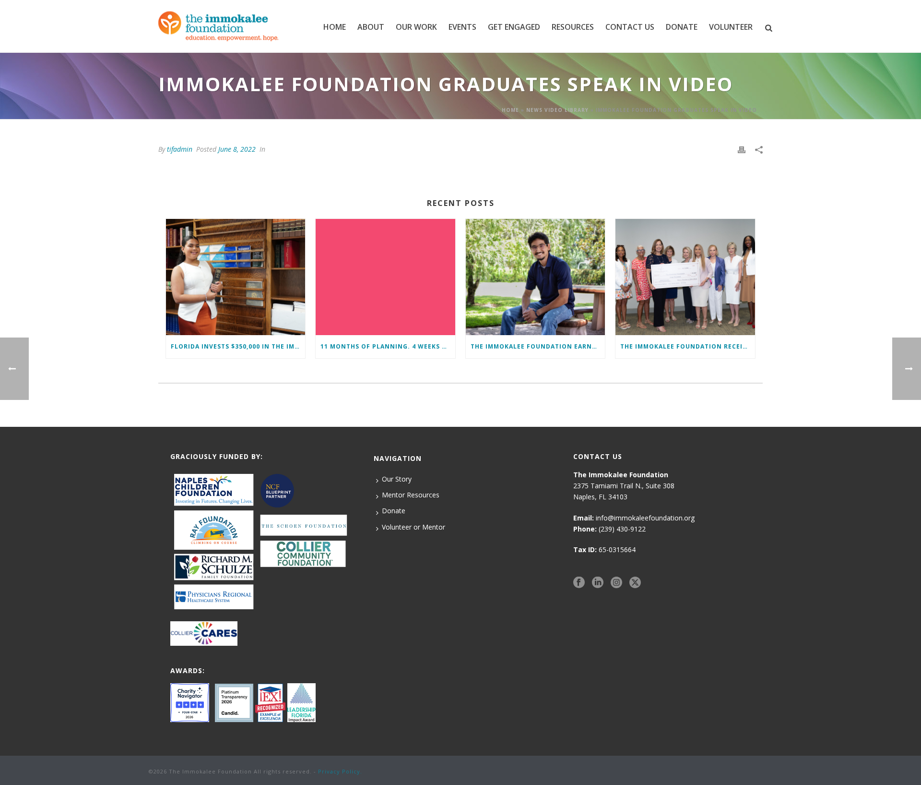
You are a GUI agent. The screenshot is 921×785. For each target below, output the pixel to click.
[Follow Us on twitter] (635, 582)
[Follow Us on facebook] (579, 582)
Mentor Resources (410, 494)
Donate (393, 510)
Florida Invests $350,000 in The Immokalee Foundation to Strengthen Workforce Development (238, 346)
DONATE (681, 27)
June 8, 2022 (237, 149)
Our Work (416, 27)
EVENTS (462, 27)
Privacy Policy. (340, 771)
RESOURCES (573, 27)
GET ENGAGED (514, 27)
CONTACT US (629, 27)
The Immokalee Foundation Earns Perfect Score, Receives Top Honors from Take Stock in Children (538, 346)
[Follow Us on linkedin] (597, 582)
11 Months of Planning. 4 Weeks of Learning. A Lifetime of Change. (387, 346)
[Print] (741, 149)
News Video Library (557, 110)
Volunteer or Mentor (413, 526)
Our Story (397, 478)
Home (334, 27)
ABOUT (370, 27)
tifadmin (179, 149)
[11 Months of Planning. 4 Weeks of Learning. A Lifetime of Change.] (385, 277)
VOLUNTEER (731, 27)
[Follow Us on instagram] (616, 582)
